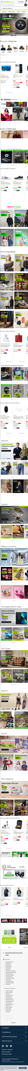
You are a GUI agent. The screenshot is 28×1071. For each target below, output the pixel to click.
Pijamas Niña (9, 966)
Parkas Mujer (9, 1002)
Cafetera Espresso (10, 982)
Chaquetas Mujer (9, 961)
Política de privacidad (7, 1054)
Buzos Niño (8, 964)
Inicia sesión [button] (21, 1)
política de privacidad (11, 1068)
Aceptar (23, 1068)
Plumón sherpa (9, 998)
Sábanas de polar (9, 995)
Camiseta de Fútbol (10, 978)
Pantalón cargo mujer (10, 970)
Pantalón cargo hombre (11, 972)
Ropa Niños (8, 967)
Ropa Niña (8, 969)
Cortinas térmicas (10, 1001)
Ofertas (23, 11)
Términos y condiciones (7, 1049)
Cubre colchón (9, 992)
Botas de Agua (9, 1007)
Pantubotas (8, 1008)
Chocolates (8, 979)
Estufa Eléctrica (9, 976)
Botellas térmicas (9, 999)
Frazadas (8, 1011)
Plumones (8, 993)
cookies (2, 1069)
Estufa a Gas (8, 1010)
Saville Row (8, 963)
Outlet (18, 11)
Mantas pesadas (9, 990)
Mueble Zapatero (9, 1018)
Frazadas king (9, 996)
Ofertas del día (11, 11)
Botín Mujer (8, 1005)
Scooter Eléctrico (9, 973)
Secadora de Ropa (10, 975)
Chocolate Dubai (9, 981)
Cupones (4, 11)
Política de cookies (6, 1051)
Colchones (8, 1019)
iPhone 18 (8, 984)
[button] (14, 5)
